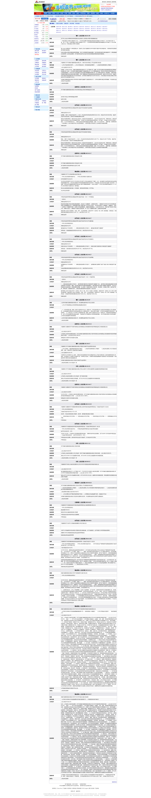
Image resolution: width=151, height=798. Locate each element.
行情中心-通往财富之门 (106, 10)
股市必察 (37, 50)
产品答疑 (97, 788)
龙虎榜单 (44, 52)
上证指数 (37, 16)
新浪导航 (114, 1)
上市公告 (37, 82)
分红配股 (37, 78)
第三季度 (37, 104)
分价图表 (37, 74)
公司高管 (44, 64)
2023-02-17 (87, 26)
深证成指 (57, 16)
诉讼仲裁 (72, 23)
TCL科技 (36, 28)
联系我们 (69, 788)
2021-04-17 (99, 28)
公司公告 (37, 100)
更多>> (114, 16)
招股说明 (44, 80)
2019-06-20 (75, 30)
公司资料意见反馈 (103, 21)
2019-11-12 (64, 30)
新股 (70, 13)
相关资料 (44, 66)
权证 (74, 13)
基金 (49, 13)
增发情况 (37, 80)
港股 (97, 13)
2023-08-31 (70, 26)
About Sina (59, 788)
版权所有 (78, 791)
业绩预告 (37, 86)
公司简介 (37, 60)
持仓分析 (44, 74)
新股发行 (44, 78)
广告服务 (65, 788)
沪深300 (77, 16)
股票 (45, 13)
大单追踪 (37, 72)
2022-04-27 (99, 26)
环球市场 (83, 13)
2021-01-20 (104, 28)
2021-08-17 (87, 28)
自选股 (112, 13)
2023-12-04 (64, 26)
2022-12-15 (93, 26)
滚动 (53, 13)
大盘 (61, 13)
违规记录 (66, 23)
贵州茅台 (36, 40)
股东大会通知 (59, 23)
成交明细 (44, 72)
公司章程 (37, 66)
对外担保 (77, 23)
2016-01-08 (93, 30)
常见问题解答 (63, 785)
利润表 (36, 88)
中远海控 (36, 30)
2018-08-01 (87, 30)
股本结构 (44, 60)
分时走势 (37, 70)
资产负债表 (37, 90)
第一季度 (44, 102)
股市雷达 (37, 54)
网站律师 (79, 788)
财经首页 (104, 1)
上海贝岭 (36, 42)
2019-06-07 (81, 30)
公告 (57, 13)
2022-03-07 (75, 28)
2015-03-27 (104, 30)
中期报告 (37, 102)
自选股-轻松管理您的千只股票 (108, 6)
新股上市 (37, 52)
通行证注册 (91, 788)
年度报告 (44, 100)
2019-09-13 (70, 30)
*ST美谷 (36, 36)
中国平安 (36, 38)
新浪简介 (54, 788)
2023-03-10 (75, 26)
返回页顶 (114, 782)
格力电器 (36, 32)
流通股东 (44, 62)
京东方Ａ (36, 26)
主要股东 (37, 62)
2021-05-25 (93, 28)
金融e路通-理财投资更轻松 (107, 8)
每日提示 (44, 50)
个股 (65, 13)
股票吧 (93, 13)
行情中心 (106, 13)
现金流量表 (37, 92)
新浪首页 (109, 1)
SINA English (85, 788)
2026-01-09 (58, 26)
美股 (101, 13)
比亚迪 (35, 34)
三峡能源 (36, 24)
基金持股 (37, 64)
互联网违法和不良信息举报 (72, 785)
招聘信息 (74, 788)
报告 (78, 13)
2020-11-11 (58, 30)
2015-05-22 (99, 30)
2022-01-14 (81, 28)
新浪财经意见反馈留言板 (85, 785)
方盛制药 (53, 19)
